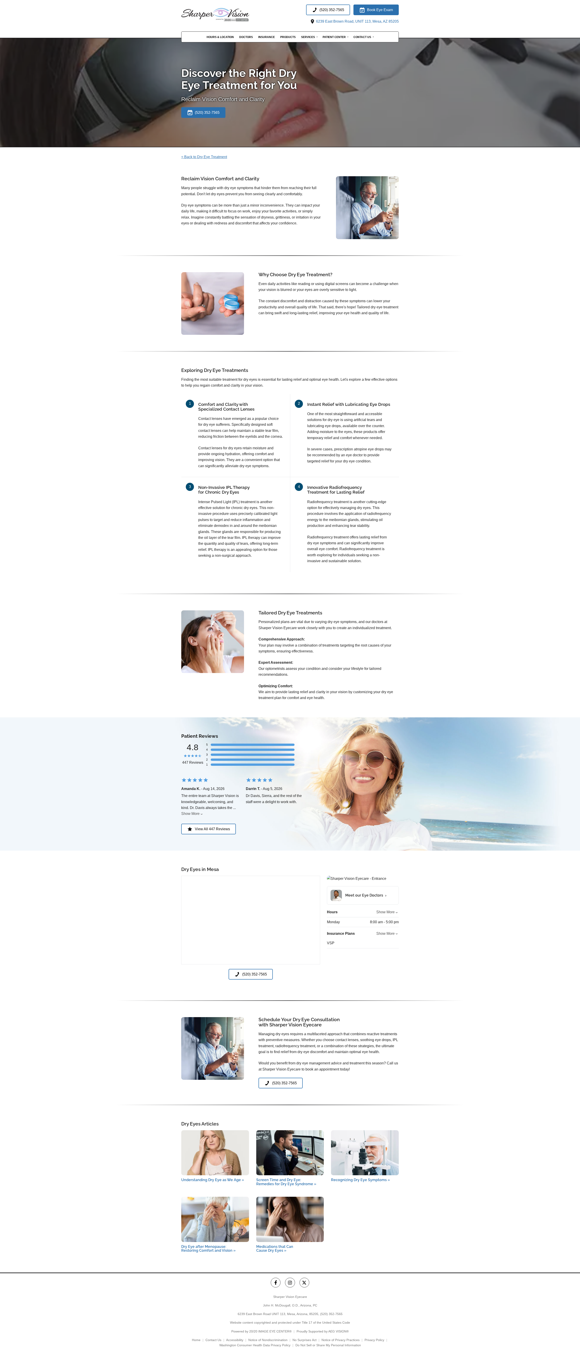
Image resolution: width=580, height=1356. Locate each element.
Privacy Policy (374, 1340)
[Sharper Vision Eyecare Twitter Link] (304, 1282)
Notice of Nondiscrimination (268, 1340)
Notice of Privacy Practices (340, 1340)
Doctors (246, 37)
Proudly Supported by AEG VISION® (323, 1331)
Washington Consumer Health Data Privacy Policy (254, 1345)
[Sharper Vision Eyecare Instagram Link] (290, 1282)
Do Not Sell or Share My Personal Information (328, 1345)
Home (196, 1340)
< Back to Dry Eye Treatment (204, 157)
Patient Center (334, 37)
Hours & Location (220, 37)
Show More (190, 814)
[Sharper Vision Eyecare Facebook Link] (275, 1282)
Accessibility (234, 1340)
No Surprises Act (304, 1340)
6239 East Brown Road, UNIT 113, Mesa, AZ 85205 (357, 21)
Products (288, 37)
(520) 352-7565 (331, 1314)
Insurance (266, 37)
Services (308, 37)
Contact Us (362, 37)
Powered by (261, 1331)
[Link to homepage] (226, 14)
